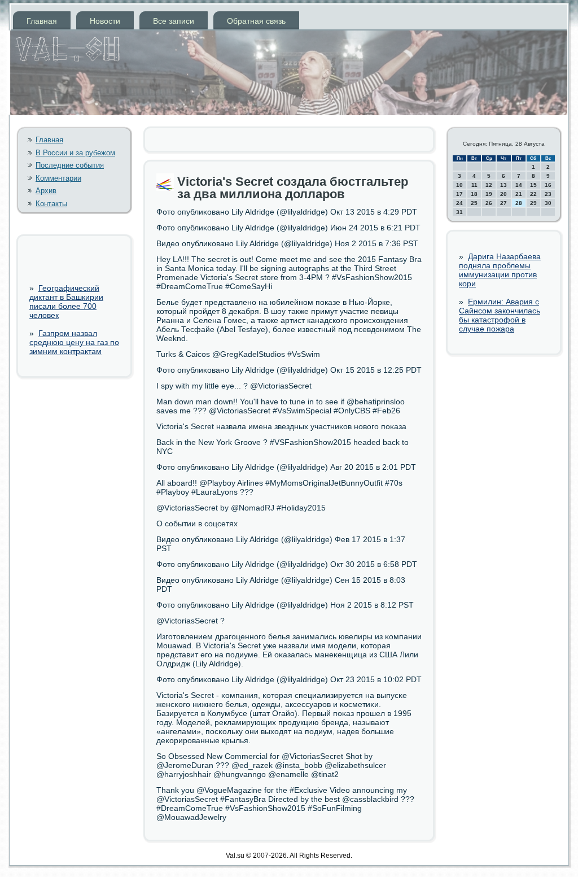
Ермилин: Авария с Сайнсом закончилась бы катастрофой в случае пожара (499, 315)
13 (503, 185)
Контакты (51, 203)
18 (474, 194)
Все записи (173, 20)
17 (459, 194)
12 (488, 185)
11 (474, 185)
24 (459, 203)
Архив (46, 190)
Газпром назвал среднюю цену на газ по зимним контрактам (74, 342)
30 (548, 203)
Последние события (70, 165)
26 (488, 203)
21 (518, 194)
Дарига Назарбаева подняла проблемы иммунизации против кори (500, 270)
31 (459, 212)
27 (503, 203)
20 (503, 194)
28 (518, 203)
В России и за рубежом (75, 153)
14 (518, 185)
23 (548, 194)
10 (459, 185)
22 (533, 194)
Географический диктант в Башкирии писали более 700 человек (66, 301)
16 (548, 185)
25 (474, 203)
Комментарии (58, 178)
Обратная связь (256, 20)
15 (533, 185)
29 (533, 203)
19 (488, 194)
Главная (42, 20)
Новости (105, 20)
